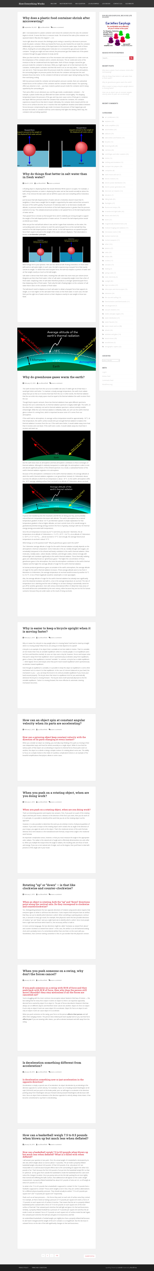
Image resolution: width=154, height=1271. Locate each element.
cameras (108, 150)
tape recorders (110, 285)
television (108, 293)
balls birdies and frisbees (113, 138)
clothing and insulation (112, 162)
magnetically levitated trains (114, 224)
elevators (108, 195)
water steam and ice (112, 326)
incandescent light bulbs (113, 211)
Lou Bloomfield (93, 4)
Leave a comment (58, 27)
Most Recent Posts (66, 4)
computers (108, 170)
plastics (107, 248)
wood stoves (109, 338)
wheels (107, 330)
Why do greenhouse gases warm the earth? (53, 377)
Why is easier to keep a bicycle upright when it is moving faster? (57, 629)
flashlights (108, 203)
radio (106, 252)
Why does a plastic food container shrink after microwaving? (56, 19)
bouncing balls (110, 146)
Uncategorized (110, 306)
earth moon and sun (112, 175)
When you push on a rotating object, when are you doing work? (56, 794)
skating (107, 269)
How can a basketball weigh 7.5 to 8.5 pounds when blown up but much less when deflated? (55, 1136)
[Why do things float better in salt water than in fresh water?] (56, 145)
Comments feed (107, 380)
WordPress (133, 1267)
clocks (107, 158)
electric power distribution (113, 183)
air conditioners (110, 117)
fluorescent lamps (111, 207)
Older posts (89, 1256)
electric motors (110, 179)
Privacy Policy (23, 1267)
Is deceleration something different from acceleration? (52, 1064)
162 (57, 1255)
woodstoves (109, 342)
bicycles (107, 142)
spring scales (109, 273)
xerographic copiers (111, 347)
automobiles (109, 130)
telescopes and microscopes (114, 289)
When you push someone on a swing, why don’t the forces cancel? (53, 972)
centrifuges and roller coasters (115, 154)
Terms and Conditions (39, 1267)
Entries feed (106, 376)
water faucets (109, 322)
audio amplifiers (110, 125)
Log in (104, 372)
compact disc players (112, 166)
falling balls (108, 199)
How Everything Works (32, 3)
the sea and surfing (111, 297)
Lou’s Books (106, 4)
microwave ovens (111, 232)
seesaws (108, 265)
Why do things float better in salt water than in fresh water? (55, 175)
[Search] (131, 58)
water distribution (111, 318)
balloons (108, 134)
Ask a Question (80, 4)
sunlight (107, 281)
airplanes (108, 121)
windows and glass (111, 334)
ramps (107, 256)
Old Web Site (129, 4)
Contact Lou (117, 4)
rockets (107, 261)
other (107, 244)
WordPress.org (107, 384)
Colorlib (120, 1267)
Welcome (54, 4)
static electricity (110, 277)
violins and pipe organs (112, 314)
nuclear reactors (110, 236)
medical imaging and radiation (115, 228)
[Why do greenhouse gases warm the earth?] (56, 349)
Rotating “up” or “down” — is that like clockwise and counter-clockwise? (49, 886)
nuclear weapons (110, 240)
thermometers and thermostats (116, 302)
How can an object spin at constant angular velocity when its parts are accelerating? (54, 721)
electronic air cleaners (112, 191)
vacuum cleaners (110, 310)
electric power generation (113, 187)
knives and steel (110, 216)
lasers (107, 220)
